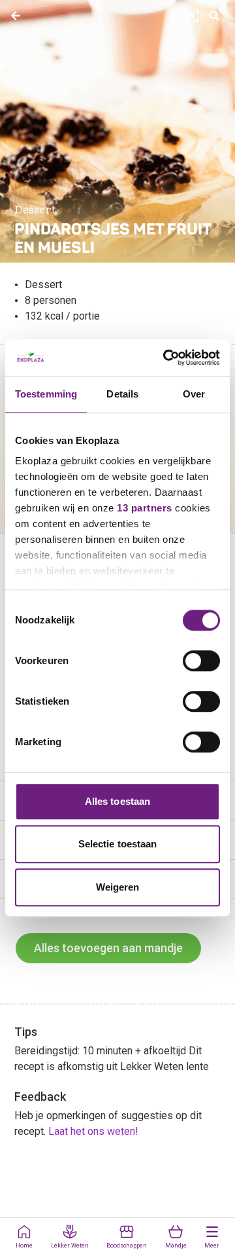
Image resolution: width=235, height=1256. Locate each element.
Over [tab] (194, 393)
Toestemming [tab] (46, 393)
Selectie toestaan (117, 843)
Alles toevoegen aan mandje (108, 948)
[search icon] (214, 15)
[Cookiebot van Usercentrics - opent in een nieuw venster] (166, 357)
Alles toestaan (117, 801)
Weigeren (118, 887)
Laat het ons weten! (93, 1131)
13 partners (144, 507)
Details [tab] (122, 393)
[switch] (201, 660)
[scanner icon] (190, 15)
